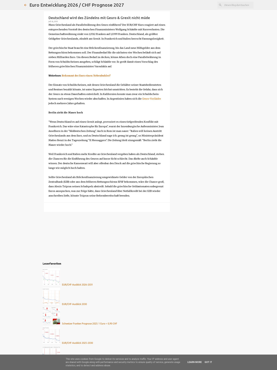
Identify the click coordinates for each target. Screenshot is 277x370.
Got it (208, 362)
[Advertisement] (107, 236)
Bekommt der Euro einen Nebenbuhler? (86, 75)
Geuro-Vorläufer (151, 98)
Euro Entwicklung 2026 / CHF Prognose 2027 (76, 5)
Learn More (194, 362)
